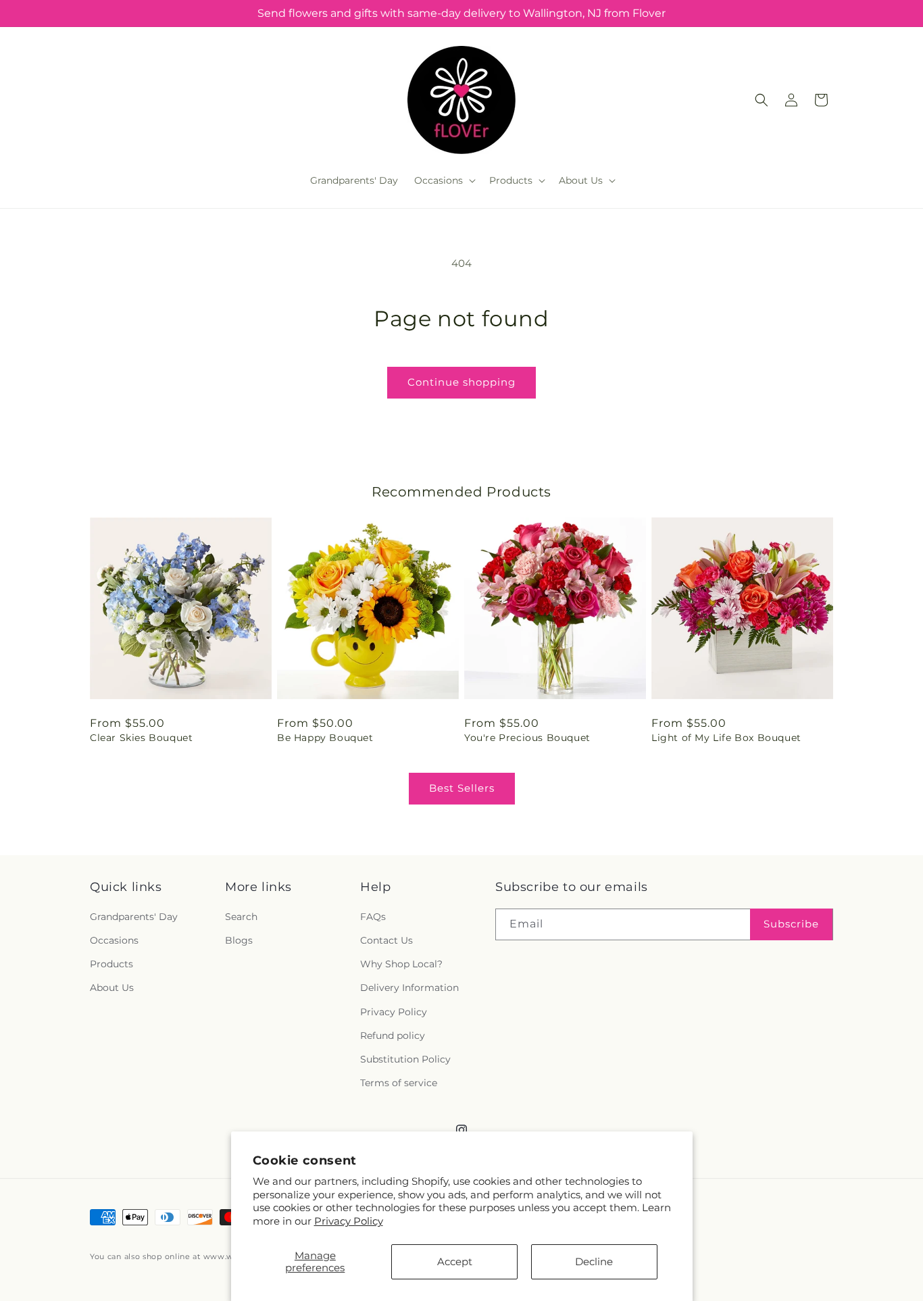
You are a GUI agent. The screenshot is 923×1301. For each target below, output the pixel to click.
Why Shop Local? (401, 965)
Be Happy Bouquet (325, 738)
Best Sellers (462, 788)
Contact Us (386, 941)
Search (241, 917)
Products (111, 965)
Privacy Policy (348, 1221)
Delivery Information (409, 988)
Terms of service (398, 1083)
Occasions (114, 941)
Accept (454, 1261)
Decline (594, 1261)
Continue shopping (461, 382)
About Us (112, 988)
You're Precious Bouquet (527, 738)
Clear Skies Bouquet (141, 738)
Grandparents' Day (134, 917)
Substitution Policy (405, 1059)
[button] (443, 180)
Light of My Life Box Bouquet (726, 738)
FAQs (373, 917)
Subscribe (791, 924)
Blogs (239, 941)
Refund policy (392, 1035)
